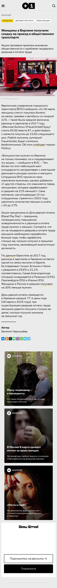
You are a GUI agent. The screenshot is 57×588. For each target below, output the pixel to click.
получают (46, 284)
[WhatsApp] (21, 338)
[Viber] (17, 338)
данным (11, 255)
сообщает (39, 144)
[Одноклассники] (6, 338)
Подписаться (28, 569)
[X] (10, 338)
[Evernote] (14, 338)
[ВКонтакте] (3, 338)
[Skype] (25, 338)
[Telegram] (28, 338)
